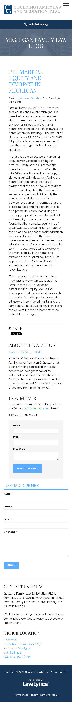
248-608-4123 (38, 24)
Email (17, 437)
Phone (9, 507)
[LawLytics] (36, 683)
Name (16, 425)
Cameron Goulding (30, 98)
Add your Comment (38, 408)
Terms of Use (21, 694)
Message (19, 449)
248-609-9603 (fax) (17, 656)
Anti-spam (52, 694)
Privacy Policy (37, 694)
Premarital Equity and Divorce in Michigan (26, 81)
